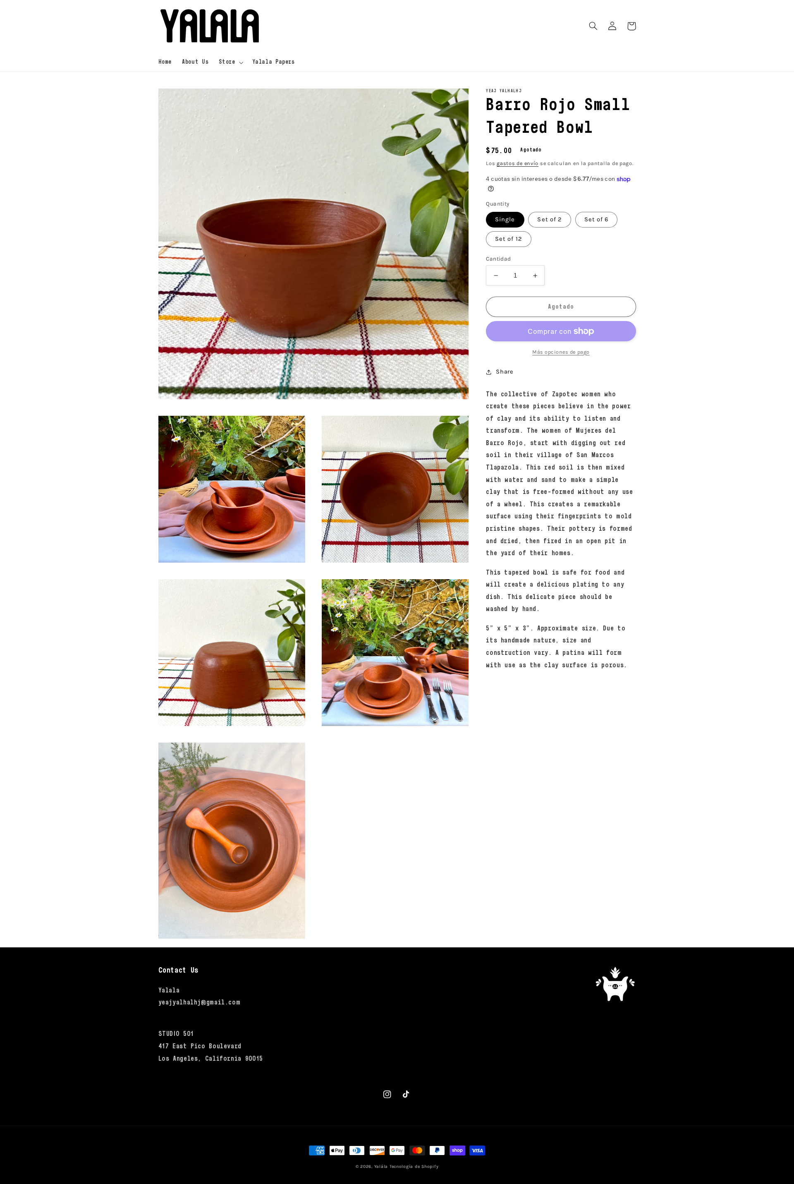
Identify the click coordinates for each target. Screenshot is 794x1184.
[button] (230, 62)
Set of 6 (596, 219)
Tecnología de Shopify (414, 1166)
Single (505, 219)
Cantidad (498, 258)
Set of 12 (508, 238)
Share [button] (504, 371)
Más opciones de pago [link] (561, 352)
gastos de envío (517, 164)
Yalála (381, 1166)
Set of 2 (549, 219)
